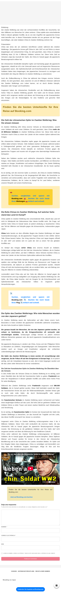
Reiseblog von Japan (9, 579)
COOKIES (14, 571)
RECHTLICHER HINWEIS (43, 571)
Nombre (4, 526)
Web (2, 544)
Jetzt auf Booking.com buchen (21, 497)
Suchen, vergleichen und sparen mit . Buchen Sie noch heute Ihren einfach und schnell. (30, 198)
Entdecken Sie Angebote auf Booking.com (30, 589)
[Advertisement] (30, 13)
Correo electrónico (8, 535)
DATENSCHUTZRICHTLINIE (26, 571)
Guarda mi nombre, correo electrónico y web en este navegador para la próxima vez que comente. (29, 553)
